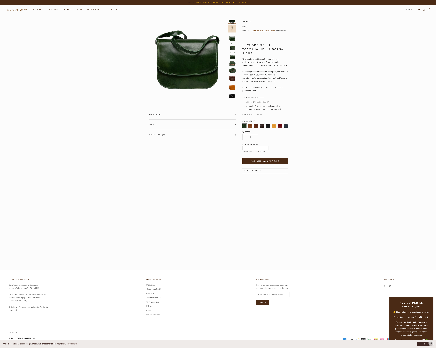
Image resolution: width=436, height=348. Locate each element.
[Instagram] (390, 285)
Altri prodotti (95, 10)
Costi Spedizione (153, 302)
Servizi (153, 124)
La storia (53, 10)
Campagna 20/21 (153, 289)
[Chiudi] (430, 300)
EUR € (409, 10)
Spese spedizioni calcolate (263, 30)
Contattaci (150, 293)
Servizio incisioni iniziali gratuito (253, 151)
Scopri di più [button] (72, 344)
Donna (67, 10)
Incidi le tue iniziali (250, 144)
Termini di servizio (154, 297)
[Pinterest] (261, 114)
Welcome (38, 10)
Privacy (149, 306)
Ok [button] (425, 344)
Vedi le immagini (252, 171)
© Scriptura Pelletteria (22, 338)
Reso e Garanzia (153, 314)
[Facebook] (255, 114)
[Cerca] (424, 10)
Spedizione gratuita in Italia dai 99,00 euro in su (218, 3)
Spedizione (155, 114)
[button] (232, 22)
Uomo (79, 10)
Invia (262, 302)
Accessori (114, 10)
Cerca (148, 310)
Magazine (150, 285)
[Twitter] (258, 114)
